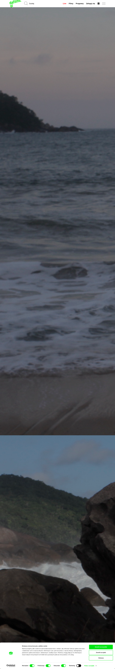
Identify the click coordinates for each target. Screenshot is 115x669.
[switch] (48, 665)
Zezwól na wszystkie (101, 647)
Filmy (71, 3)
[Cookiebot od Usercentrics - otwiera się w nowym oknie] (11, 665)
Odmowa (101, 658)
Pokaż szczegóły (89, 665)
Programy (80, 3)
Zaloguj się (90, 3)
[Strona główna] (16, 3)
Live (64, 3)
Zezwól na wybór (101, 652)
